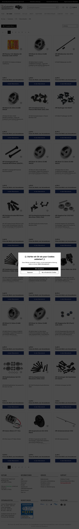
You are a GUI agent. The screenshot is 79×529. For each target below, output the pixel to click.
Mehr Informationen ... (44, 264)
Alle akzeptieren (39, 268)
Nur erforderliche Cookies (49, 272)
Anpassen (30, 272)
